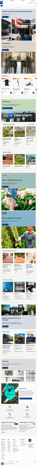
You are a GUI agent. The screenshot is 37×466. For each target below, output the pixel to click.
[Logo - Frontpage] (9, 2)
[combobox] (19, 6)
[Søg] (1, 6)
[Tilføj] (11, 92)
